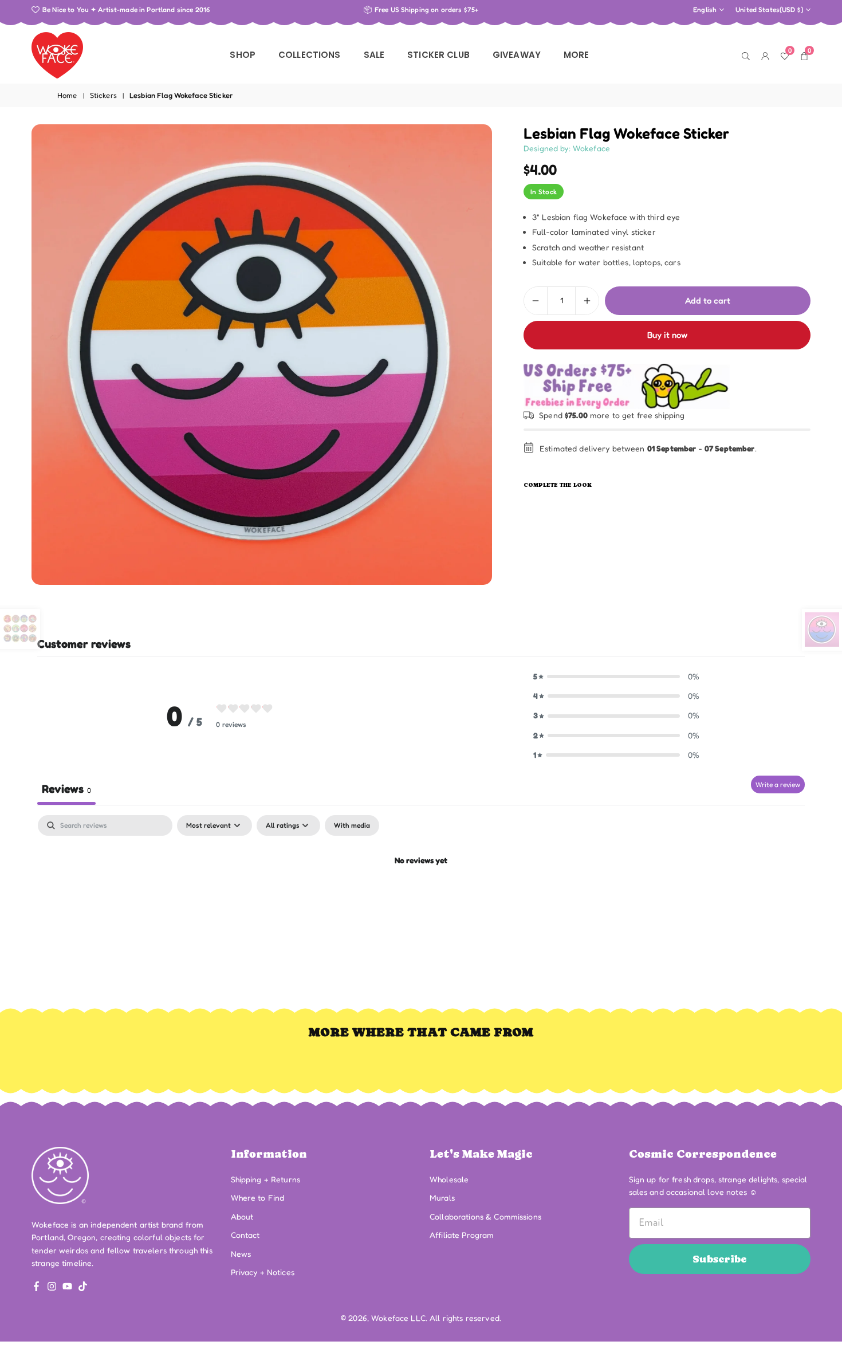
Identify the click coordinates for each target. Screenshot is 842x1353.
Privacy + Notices (262, 1272)
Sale (374, 55)
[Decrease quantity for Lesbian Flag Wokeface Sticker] (535, 300)
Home (67, 95)
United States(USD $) (769, 10)
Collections (309, 55)
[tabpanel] (421, 900)
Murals (442, 1197)
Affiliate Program (462, 1235)
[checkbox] (352, 825)
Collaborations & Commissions (485, 1216)
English (705, 10)
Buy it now (667, 334)
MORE (576, 55)
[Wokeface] (57, 53)
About (242, 1216)
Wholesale (449, 1179)
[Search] (746, 55)
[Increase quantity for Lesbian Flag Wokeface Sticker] (587, 300)
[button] (616, 676)
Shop (242, 55)
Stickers (103, 95)
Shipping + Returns (266, 1179)
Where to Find (258, 1197)
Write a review (778, 784)
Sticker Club (438, 55)
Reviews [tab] (66, 789)
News (241, 1253)
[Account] (765, 55)
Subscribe (720, 1259)
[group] (262, 354)
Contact (245, 1235)
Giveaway (517, 55)
